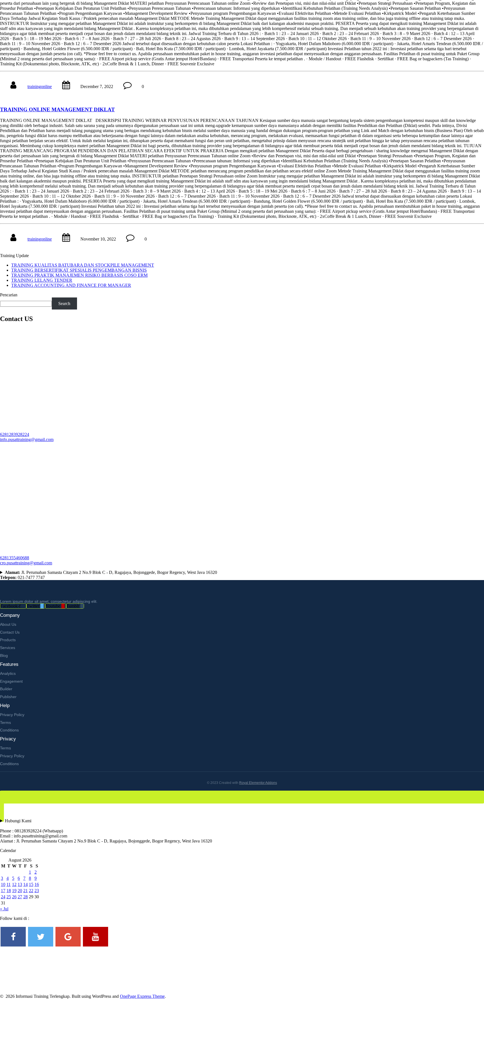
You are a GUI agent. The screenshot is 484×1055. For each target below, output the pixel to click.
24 (3, 896)
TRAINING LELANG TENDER (41, 280)
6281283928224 (14, 434)
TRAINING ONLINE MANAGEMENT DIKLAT (57, 109)
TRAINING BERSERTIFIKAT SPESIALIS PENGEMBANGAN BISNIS (79, 270)
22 (31, 890)
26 (14, 896)
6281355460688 (14, 557)
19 (14, 890)
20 (20, 890)
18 (8, 890)
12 (14, 884)
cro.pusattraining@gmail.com (26, 562)
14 (25, 884)
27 (20, 896)
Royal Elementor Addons (258, 783)
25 (8, 896)
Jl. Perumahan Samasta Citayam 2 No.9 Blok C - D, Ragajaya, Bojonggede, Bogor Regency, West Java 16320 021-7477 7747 (108, 575)
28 (25, 896)
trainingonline (39, 86)
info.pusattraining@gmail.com (26, 439)
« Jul (4, 908)
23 (36, 890)
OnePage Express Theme (142, 996)
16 (36, 884)
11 (8, 884)
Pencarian (8, 294)
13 (20, 884)
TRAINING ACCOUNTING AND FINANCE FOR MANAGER (71, 285)
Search (64, 303)
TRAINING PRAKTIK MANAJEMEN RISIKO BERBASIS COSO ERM (79, 275)
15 (31, 884)
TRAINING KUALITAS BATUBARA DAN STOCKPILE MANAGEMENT (82, 265)
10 (3, 884)
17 (3, 890)
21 (25, 890)
